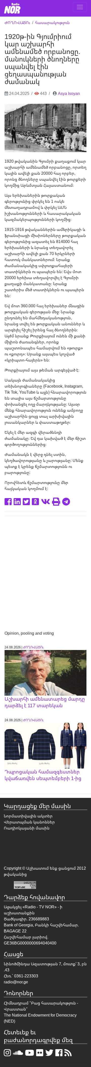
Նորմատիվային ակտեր (28, 816)
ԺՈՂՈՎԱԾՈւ (17, 22)
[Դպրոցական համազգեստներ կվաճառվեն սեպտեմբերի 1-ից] (45, 745)
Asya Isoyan (69, 93)
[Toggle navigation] (80, 7)
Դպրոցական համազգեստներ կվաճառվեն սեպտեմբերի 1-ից (43, 775)
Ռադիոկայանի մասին (27, 828)
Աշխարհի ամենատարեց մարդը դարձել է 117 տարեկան (45, 702)
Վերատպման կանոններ (29, 822)
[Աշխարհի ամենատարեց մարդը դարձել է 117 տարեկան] (45, 672)
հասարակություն (52, 22)
